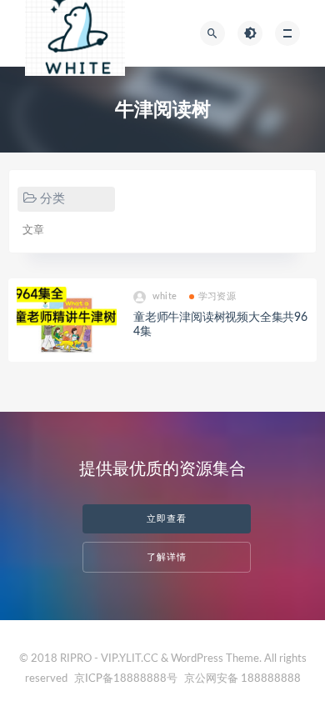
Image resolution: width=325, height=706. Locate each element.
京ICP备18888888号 (127, 678)
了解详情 (167, 557)
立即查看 (167, 518)
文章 (33, 230)
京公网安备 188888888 (242, 678)
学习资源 (217, 296)
